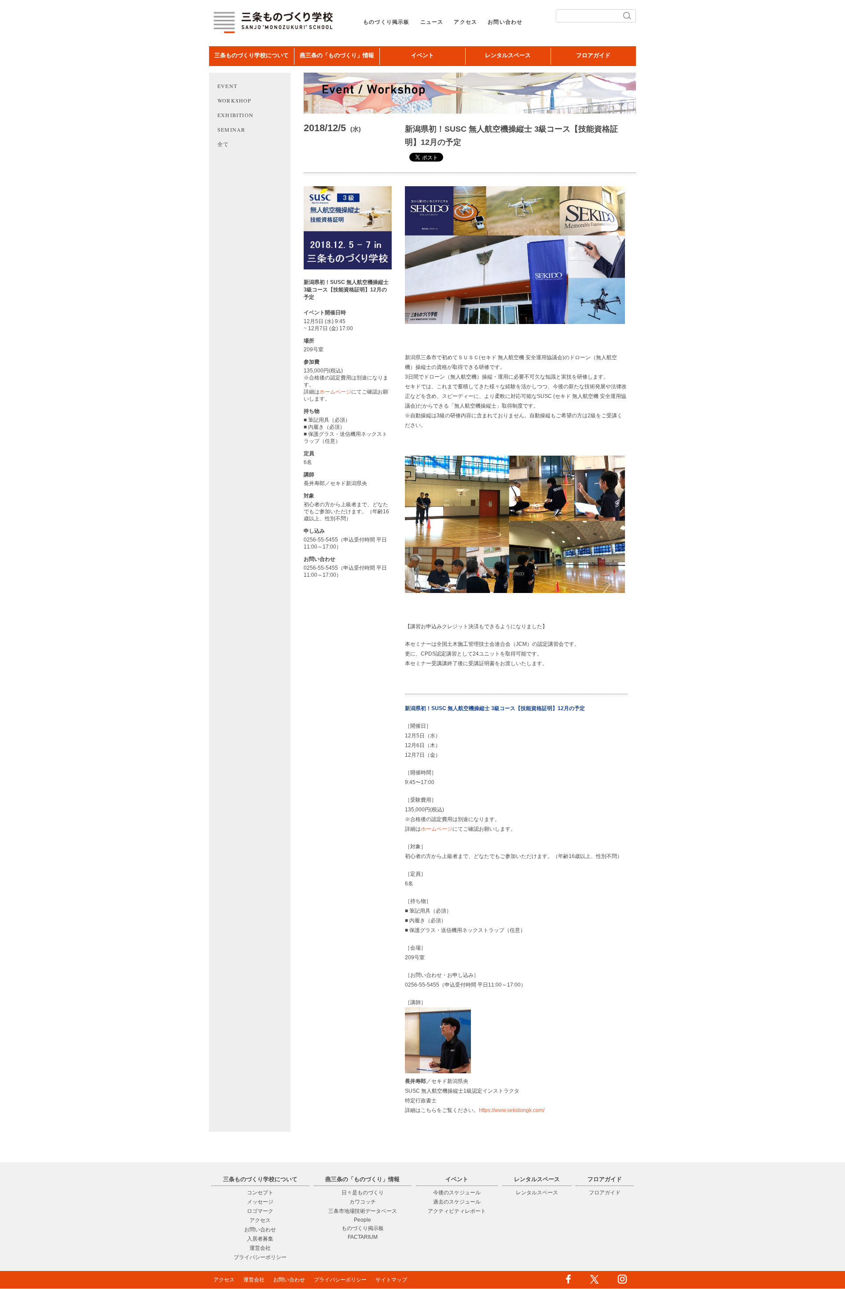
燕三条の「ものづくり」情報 (337, 55)
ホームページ (335, 392)
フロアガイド (593, 55)
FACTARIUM (363, 1237)
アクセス (465, 22)
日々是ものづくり (363, 1193)
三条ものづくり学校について (251, 55)
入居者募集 (260, 1239)
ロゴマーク (260, 1211)
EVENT (227, 85)
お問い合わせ (505, 22)
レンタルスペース (508, 55)
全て (223, 143)
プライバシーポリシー (260, 1257)
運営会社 (260, 1248)
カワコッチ (362, 1202)
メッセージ (260, 1202)
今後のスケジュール (457, 1193)
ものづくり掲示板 (386, 22)
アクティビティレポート (457, 1211)
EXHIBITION (235, 114)
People (362, 1220)
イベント (422, 55)
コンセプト (260, 1193)
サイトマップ (391, 1280)
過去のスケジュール (457, 1202)
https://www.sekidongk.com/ (511, 1110)
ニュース (432, 22)
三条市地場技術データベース (362, 1211)
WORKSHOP (234, 100)
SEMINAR (231, 129)
